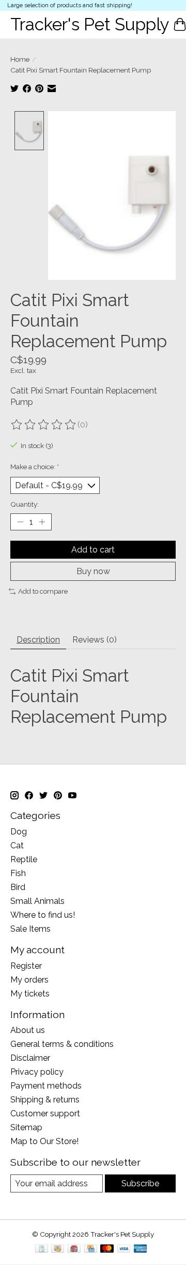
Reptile (23, 859)
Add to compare (43, 591)
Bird (17, 887)
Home (19, 59)
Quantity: (24, 504)
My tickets (30, 994)
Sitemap (26, 1127)
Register (26, 966)
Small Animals (37, 901)
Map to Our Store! (44, 1141)
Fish (18, 873)
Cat (17, 845)
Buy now (93, 571)
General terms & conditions (62, 1044)
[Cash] (57, 1249)
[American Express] (140, 1249)
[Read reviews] (44, 425)
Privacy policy (37, 1072)
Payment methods (46, 1086)
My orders (29, 980)
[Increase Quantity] (42, 522)
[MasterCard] (107, 1249)
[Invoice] (41, 1249)
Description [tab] (38, 640)
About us (27, 1030)
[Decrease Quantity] (20, 522)
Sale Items (30, 929)
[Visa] (124, 1249)
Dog (18, 831)
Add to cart (93, 550)
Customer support (45, 1113)
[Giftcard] (74, 1249)
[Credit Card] (90, 1249)
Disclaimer (30, 1058)
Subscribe (140, 1183)
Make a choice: (34, 466)
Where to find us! (42, 915)
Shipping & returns (45, 1099)
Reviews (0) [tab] (94, 640)
